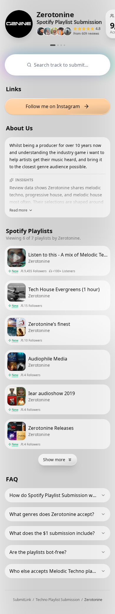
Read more (18, 210)
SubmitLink (22, 599)
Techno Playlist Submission (58, 599)
